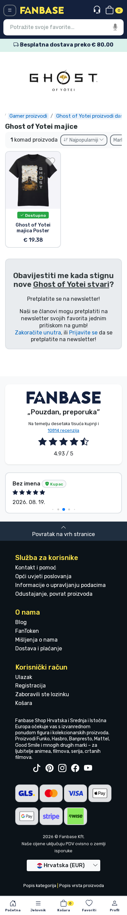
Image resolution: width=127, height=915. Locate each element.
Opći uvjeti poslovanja (43, 576)
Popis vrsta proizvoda (81, 885)
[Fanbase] (42, 10)
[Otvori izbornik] (9, 10)
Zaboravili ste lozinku (42, 694)
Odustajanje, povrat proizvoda (53, 594)
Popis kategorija (39, 885)
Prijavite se (83, 332)
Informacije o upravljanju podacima (60, 585)
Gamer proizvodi (28, 116)
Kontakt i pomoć (35, 567)
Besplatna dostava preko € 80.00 (66, 44)
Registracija (30, 685)
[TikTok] (37, 768)
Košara (23, 703)
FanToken (27, 631)
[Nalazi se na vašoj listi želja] (50, 162)
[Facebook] (75, 768)
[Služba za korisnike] (98, 10)
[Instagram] (62, 768)
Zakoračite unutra (38, 332)
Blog (21, 622)
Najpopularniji (83, 140)
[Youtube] (88, 768)
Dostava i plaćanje (38, 648)
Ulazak (23, 677)
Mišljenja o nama (36, 640)
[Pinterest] (49, 768)
